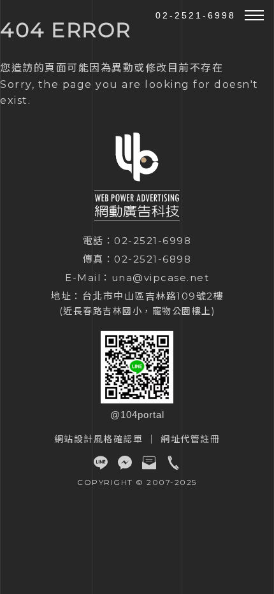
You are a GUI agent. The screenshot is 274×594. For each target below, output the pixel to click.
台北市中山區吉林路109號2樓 (153, 296)
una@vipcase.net (161, 278)
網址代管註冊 (190, 439)
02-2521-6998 (195, 15)
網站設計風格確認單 (98, 439)
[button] (254, 15)
